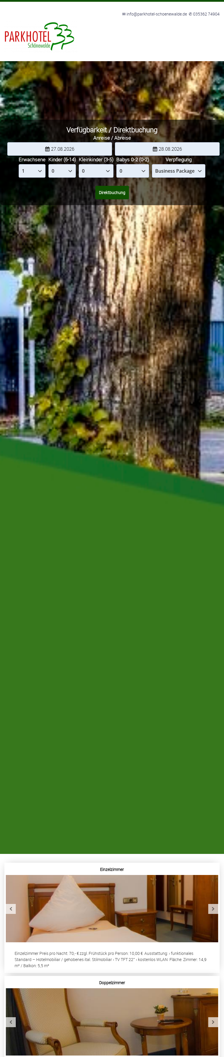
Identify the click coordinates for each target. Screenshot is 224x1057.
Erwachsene (32, 159)
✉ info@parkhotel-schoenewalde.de (154, 14)
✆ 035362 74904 (204, 14)
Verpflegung (179, 159)
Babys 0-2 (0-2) (132, 159)
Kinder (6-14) (62, 159)
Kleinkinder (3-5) (96, 159)
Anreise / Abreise (112, 137)
